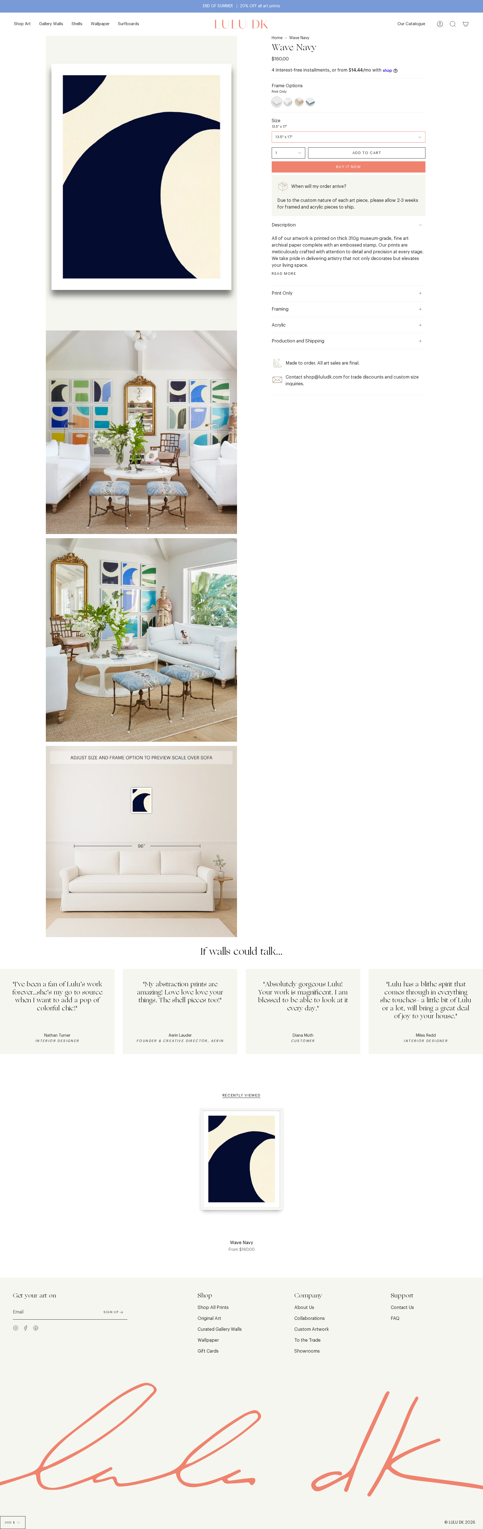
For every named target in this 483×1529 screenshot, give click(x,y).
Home (277, 38)
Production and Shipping (298, 341)
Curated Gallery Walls (220, 1329)
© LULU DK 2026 (459, 1523)
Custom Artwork (311, 1329)
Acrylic (279, 325)
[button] (22, 24)
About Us (304, 1307)
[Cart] (465, 24)
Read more (284, 273)
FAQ (395, 1318)
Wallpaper (208, 1340)
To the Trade (307, 1340)
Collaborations (309, 1318)
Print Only (282, 293)
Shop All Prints (213, 1307)
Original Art (209, 1318)
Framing (280, 309)
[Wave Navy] (241, 1162)
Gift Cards (208, 1351)
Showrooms (307, 1351)
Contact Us (402, 1307)
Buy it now (348, 167)
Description (284, 225)
